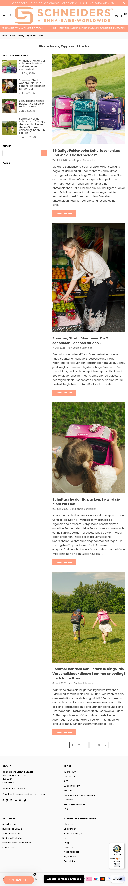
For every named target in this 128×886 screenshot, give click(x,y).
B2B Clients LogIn (73, 833)
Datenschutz (71, 776)
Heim (5, 35)
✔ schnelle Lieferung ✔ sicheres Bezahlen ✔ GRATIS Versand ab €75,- (64, 3)
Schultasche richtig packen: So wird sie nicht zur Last (31, 103)
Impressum (70, 771)
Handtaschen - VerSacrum (17, 842)
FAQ (66, 808)
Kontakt (68, 790)
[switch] (117, 865)
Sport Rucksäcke (11, 833)
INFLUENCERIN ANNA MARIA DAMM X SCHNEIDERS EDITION (79, 28)
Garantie (69, 799)
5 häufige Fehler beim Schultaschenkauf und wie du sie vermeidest (87, 152)
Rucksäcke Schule (12, 828)
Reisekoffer (8, 847)
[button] (18, 880)
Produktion (70, 861)
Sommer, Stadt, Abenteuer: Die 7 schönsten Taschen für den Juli (80, 340)
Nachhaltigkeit (72, 851)
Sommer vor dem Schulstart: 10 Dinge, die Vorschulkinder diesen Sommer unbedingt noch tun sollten (88, 674)
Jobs (66, 838)
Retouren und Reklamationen (80, 795)
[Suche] (10, 15)
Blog (66, 842)
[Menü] (123, 845)
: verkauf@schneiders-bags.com (27, 794)
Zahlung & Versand (74, 804)
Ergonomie (70, 856)
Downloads (70, 847)
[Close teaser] (35, 874)
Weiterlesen (64, 213)
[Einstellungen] (117, 15)
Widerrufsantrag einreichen (64, 879)
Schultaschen (9, 824)
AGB (66, 781)
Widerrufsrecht (72, 785)
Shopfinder (70, 828)
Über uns (69, 824)
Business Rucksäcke (13, 838)
